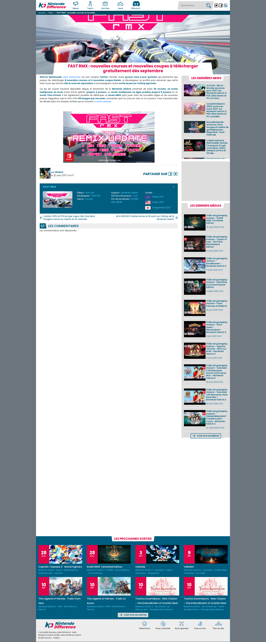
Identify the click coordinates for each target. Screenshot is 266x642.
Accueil (41, 12)
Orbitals (140, 567)
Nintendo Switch (129, 192)
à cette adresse (102, 101)
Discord (135, 8)
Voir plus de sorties (135, 615)
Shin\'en (90, 192)
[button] (174, 187)
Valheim (189, 567)
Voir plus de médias (207, 435)
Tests (90, 8)
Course (89, 199)
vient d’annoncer (72, 77)
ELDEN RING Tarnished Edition (104, 567)
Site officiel (116, 202)
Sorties (105, 8)
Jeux (120, 8)
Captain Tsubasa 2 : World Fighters (60, 567)
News (76, 8)
